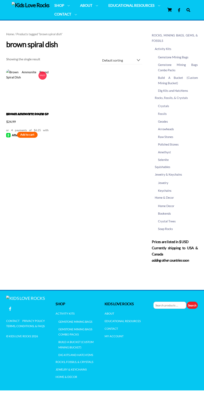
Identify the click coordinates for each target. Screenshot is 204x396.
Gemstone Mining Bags (173, 57)
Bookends (164, 213)
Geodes (163, 121)
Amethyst (164, 152)
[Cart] (170, 10)
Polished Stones (168, 144)
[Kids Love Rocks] (31, 5)
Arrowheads (166, 129)
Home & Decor (164, 197)
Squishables (162, 167)
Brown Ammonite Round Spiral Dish (27, 114)
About (86, 5)
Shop (59, 5)
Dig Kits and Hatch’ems (173, 90)
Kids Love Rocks (20, 336)
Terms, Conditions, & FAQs (25, 326)
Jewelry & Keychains (168, 174)
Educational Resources (131, 5)
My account (114, 336)
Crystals (163, 106)
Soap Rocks (165, 229)
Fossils (162, 113)
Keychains (165, 190)
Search (192, 305)
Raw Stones (165, 137)
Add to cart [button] (27, 134)
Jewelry (163, 183)
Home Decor (166, 206)
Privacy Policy (33, 321)
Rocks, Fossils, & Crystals (171, 98)
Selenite (163, 159)
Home (10, 34)
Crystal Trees (167, 221)
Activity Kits (163, 49)
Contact (62, 14)
